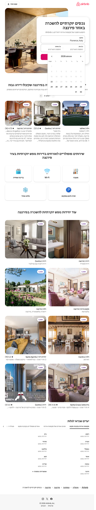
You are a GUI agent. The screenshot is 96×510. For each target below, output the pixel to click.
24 (76, 87)
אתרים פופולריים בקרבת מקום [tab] (29, 426)
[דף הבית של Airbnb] (82, 4)
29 (52, 87)
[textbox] (74, 49)
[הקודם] (53, 96)
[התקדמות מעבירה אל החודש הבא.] (52, 56)
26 (66, 87)
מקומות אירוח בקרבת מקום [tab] (79, 426)
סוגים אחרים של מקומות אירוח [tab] (55, 426)
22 (52, 82)
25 (71, 87)
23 (81, 87)
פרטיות (50, 506)
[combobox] (63, 40)
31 (76, 92)
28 (57, 87)
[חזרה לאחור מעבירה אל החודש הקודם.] (80, 56)
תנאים (43, 506)
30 (81, 92)
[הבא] (41, 96)
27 (61, 87)
